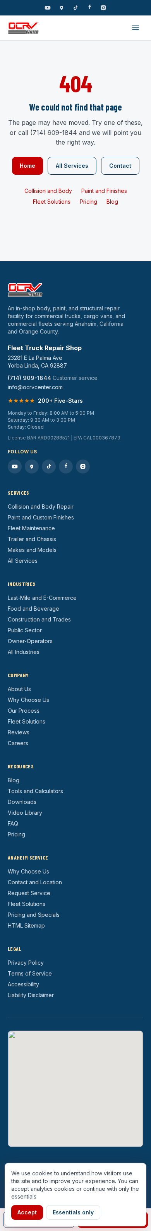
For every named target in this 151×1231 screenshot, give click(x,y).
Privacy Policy (26, 962)
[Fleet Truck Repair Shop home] (23, 28)
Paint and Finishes (104, 190)
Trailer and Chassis (32, 539)
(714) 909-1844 (29, 378)
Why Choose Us (28, 699)
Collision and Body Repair (41, 506)
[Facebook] (89, 7)
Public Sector (25, 630)
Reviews (18, 732)
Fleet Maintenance (31, 528)
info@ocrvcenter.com (35, 387)
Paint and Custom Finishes (41, 517)
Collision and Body (48, 190)
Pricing (88, 201)
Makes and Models (32, 550)
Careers (18, 743)
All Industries (23, 652)
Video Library (25, 812)
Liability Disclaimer (31, 995)
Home (27, 165)
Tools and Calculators (35, 791)
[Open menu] (135, 28)
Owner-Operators (30, 641)
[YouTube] (47, 7)
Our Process (23, 710)
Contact (120, 165)
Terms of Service (30, 973)
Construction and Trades (39, 619)
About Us (19, 689)
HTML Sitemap (26, 925)
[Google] (61, 7)
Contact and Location (35, 882)
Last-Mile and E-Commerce (42, 597)
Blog (112, 201)
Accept (27, 1212)
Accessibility (23, 984)
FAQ (13, 823)
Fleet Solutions (51, 201)
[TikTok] (75, 7)
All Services (72, 165)
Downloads (22, 802)
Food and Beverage (33, 608)
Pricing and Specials (34, 914)
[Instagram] (103, 7)
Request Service (29, 893)
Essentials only (73, 1212)
